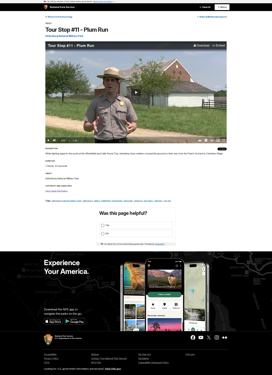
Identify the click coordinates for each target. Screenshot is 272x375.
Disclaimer (143, 358)
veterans (158, 201)
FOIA (46, 362)
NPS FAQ (96, 362)
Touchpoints (159, 244)
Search (206, 7)
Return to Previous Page (60, 17)
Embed (220, 45)
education (148, 201)
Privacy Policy (51, 358)
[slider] (136, 136)
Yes (107, 225)
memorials (128, 201)
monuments (117, 201)
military (97, 201)
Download (203, 45)
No (107, 233)
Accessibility (50, 354)
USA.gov (190, 354)
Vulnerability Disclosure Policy (153, 362)
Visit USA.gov (113, 368)
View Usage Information (56, 191)
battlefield (105, 201)
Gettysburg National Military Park (64, 36)
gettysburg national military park (66, 201)
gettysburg (87, 201)
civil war (167, 201)
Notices (95, 354)
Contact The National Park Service (109, 358)
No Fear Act (144, 354)
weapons (138, 201)
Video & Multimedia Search (213, 17)
